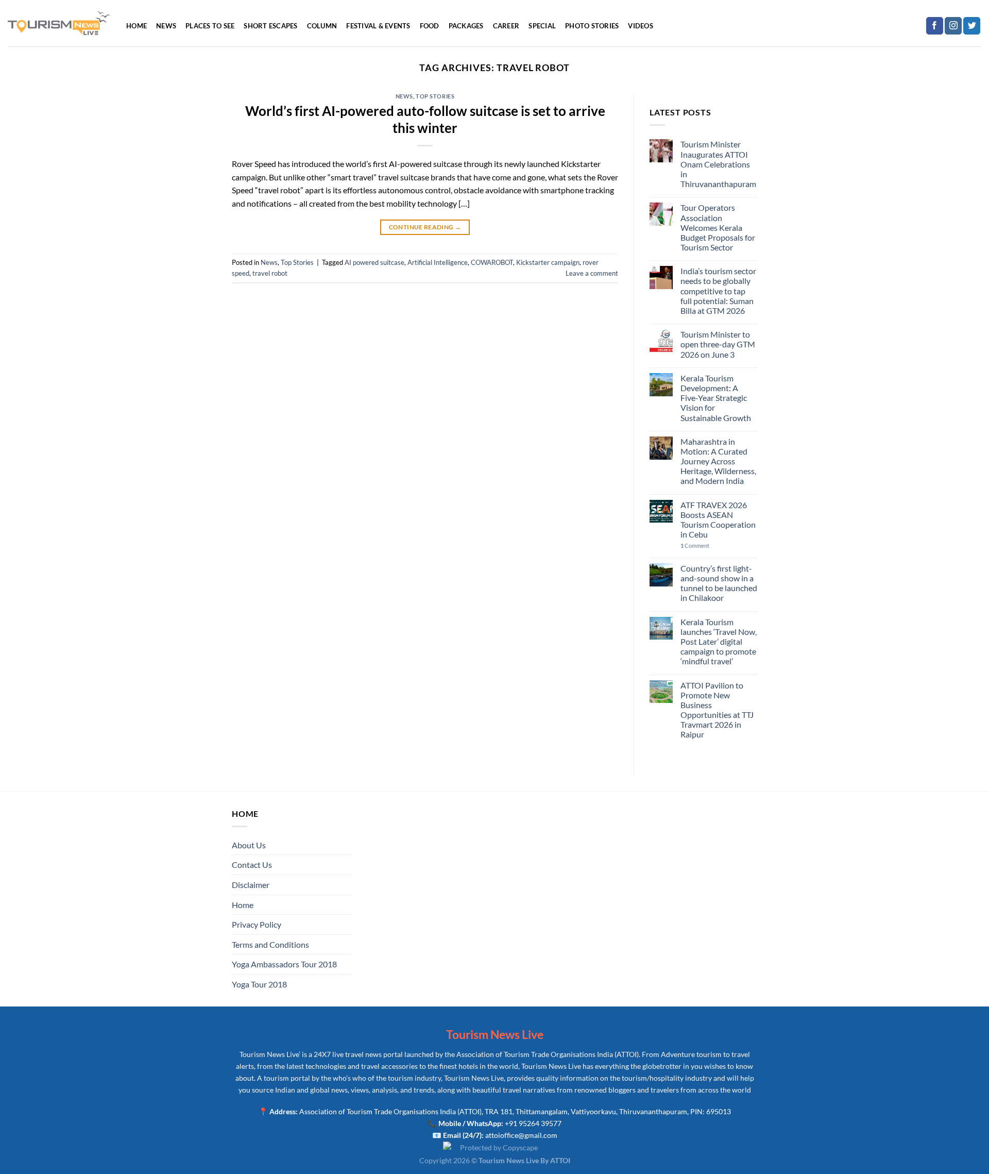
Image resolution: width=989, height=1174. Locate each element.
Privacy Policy (256, 924)
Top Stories (435, 96)
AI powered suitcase (374, 262)
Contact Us (252, 864)
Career (506, 26)
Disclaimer (250, 885)
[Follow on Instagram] (953, 26)
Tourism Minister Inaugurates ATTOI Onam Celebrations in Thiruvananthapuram (718, 164)
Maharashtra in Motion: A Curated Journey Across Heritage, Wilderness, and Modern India (718, 461)
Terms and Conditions (270, 944)
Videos (640, 26)
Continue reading (425, 227)
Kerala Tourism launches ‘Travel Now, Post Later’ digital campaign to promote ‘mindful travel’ (718, 641)
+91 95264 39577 (533, 1123)
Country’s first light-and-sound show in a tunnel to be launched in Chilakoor (718, 583)
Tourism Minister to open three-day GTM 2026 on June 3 (717, 344)
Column (322, 26)
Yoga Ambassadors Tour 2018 (284, 964)
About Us (249, 845)
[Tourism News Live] (59, 23)
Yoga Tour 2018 (259, 984)
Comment (694, 545)
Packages (466, 26)
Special (542, 26)
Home (136, 26)
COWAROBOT (492, 262)
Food (429, 26)
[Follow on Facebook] (934, 26)
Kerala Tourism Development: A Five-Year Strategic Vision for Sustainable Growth (715, 398)
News (166, 26)
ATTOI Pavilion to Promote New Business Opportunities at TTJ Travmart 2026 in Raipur (717, 710)
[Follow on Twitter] (971, 26)
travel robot (269, 273)
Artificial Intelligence (437, 262)
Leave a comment (592, 273)
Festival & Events (378, 26)
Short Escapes (270, 26)
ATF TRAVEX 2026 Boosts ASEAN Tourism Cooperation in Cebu (718, 520)
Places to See (209, 26)
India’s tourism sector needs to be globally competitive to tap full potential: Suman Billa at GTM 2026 (718, 290)
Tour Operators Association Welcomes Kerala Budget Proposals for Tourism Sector (717, 227)
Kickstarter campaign (547, 262)
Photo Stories (592, 26)
